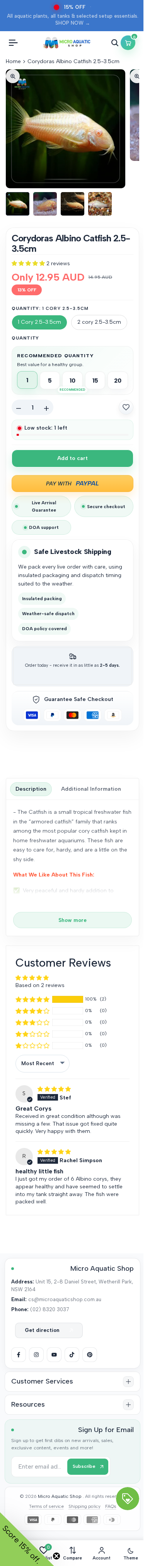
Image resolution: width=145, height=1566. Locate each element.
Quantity (25, 338)
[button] (29, 263)
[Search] (114, 42)
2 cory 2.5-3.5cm (99, 322)
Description (30, 789)
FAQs (110, 1506)
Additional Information (91, 789)
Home (13, 61)
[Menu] (13, 42)
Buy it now (72, 483)
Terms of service (46, 1506)
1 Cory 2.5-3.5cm (39, 322)
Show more (72, 920)
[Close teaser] (56, 1556)
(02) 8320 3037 (49, 1309)
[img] (54, 1089)
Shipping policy (84, 1506)
